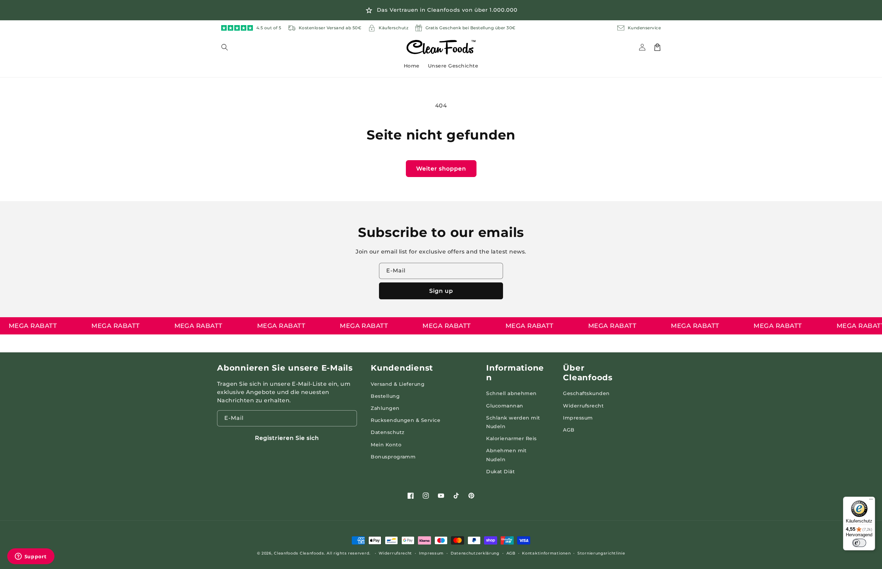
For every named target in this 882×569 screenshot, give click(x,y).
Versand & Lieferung (397, 384)
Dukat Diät (500, 471)
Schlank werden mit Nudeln (513, 422)
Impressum (578, 418)
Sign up (441, 291)
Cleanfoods (287, 553)
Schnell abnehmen (511, 393)
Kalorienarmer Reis (511, 438)
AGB (568, 430)
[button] (228, 47)
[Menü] (871, 501)
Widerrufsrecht (583, 406)
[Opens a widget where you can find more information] (30, 557)
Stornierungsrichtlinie (601, 553)
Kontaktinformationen (546, 553)
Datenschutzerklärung (475, 553)
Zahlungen (385, 408)
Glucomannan (504, 406)
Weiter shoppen (441, 168)
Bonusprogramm (393, 457)
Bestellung (385, 396)
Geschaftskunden (586, 393)
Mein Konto (386, 445)
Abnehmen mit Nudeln (506, 454)
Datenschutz (387, 432)
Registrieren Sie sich (287, 438)
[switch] (859, 543)
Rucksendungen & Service (405, 420)
